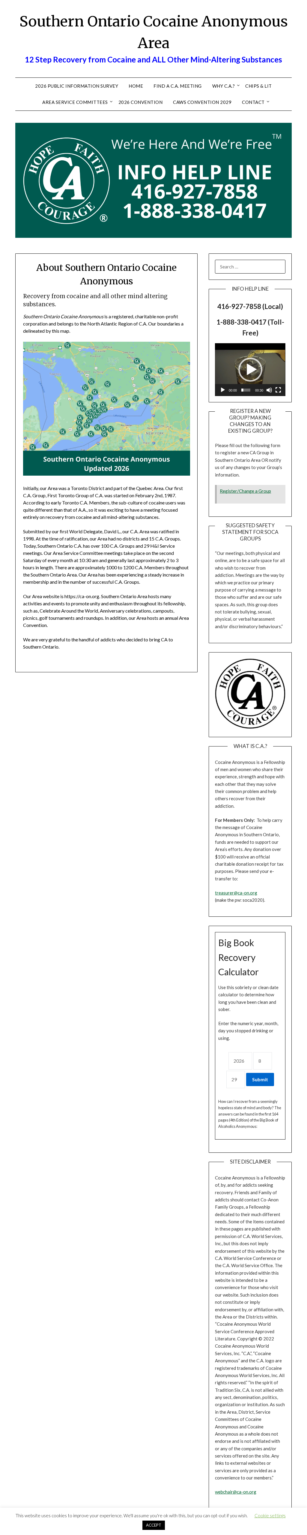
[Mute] (269, 390)
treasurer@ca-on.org (236, 892)
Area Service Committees (75, 102)
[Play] (223, 390)
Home (136, 86)
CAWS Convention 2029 (202, 102)
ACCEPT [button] (153, 1525)
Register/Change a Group (245, 491)
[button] (250, 370)
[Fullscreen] (278, 390)
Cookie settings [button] (270, 1515)
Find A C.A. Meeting (178, 86)
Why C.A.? (223, 86)
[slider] (245, 390)
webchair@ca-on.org (235, 1491)
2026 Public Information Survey (76, 86)
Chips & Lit (258, 86)
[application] (250, 369)
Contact (253, 102)
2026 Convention (140, 102)
